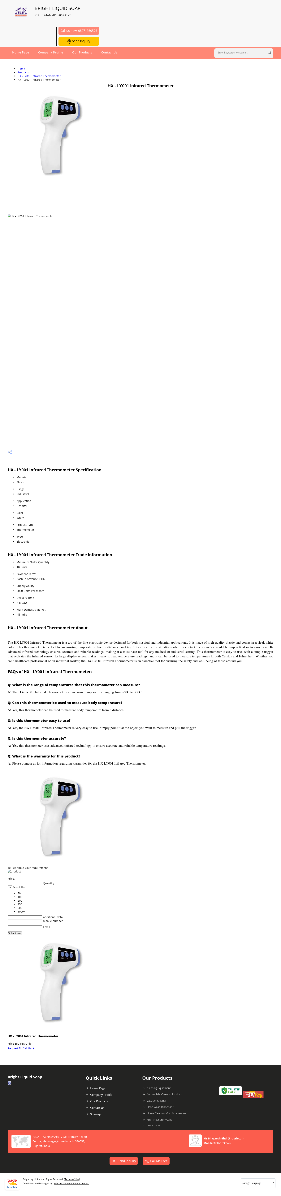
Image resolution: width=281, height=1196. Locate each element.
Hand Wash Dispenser (160, 1107)
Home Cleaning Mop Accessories (166, 1113)
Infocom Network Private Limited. (71, 1183)
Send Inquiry (80, 41)
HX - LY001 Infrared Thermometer (39, 76)
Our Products (82, 52)
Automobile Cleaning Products (165, 1094)
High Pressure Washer (160, 1119)
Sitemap (95, 1114)
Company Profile (50, 52)
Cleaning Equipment (159, 1088)
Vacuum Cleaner (156, 1100)
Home (21, 69)
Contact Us (109, 52)
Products (23, 72)
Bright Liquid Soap (57, 11)
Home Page (20, 52)
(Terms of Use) (72, 1179)
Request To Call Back (21, 1048)
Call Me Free (159, 1161)
